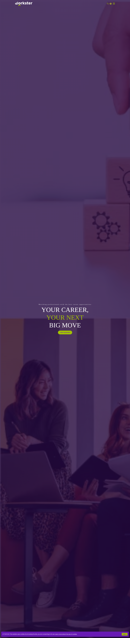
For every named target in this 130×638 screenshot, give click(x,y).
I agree (125, 634)
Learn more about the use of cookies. (66, 634)
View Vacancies (65, 332)
